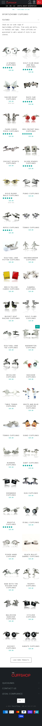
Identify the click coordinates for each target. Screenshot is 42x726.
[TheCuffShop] (11, 2)
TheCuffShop (16, 706)
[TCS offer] (34, 1)
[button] (7, 68)
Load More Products (21, 660)
